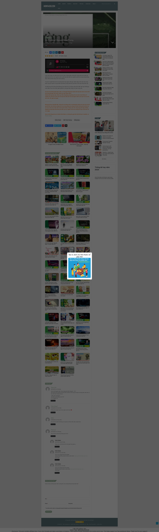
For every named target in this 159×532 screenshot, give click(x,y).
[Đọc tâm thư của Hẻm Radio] (79, 277)
